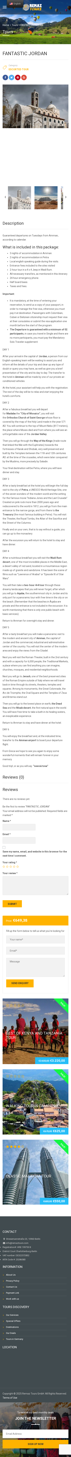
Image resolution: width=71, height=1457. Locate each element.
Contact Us (11, 1287)
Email (7, 834)
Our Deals (11, 1333)
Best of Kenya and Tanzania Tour (34, 1035)
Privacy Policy (12, 1281)
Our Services (12, 1315)
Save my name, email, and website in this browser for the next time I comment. (35, 853)
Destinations (12, 1327)
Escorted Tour (19, 69)
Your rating (10, 862)
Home (6, 25)
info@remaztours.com (17, 1243)
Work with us (12, 1299)
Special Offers (13, 1321)
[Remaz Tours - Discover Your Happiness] (32, 7)
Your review (10, 873)
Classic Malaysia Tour (28, 1176)
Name (7, 821)
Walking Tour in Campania (32, 1106)
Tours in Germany (14, 1339)
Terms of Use (10, 1397)
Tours (15, 25)
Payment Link (12, 1293)
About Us (11, 1275)
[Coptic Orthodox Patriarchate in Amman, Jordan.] (35, 106)
